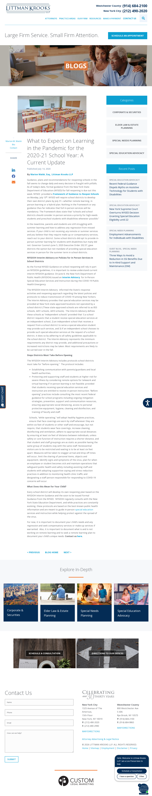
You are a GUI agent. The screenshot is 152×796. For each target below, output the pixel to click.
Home (85, 748)
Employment (107, 748)
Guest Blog (115, 248)
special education (84, 509)
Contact (13, 147)
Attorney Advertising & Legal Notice (100, 739)
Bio (13, 144)
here (79, 536)
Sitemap (94, 748)
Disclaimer (122, 748)
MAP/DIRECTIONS (91, 731)
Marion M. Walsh (14, 141)
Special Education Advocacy (124, 180)
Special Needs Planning (121, 230)
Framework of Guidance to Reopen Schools (76, 194)
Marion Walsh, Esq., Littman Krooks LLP (51, 174)
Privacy (133, 748)
